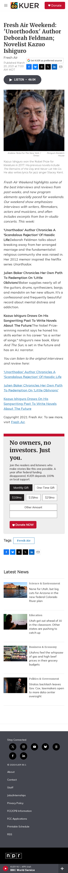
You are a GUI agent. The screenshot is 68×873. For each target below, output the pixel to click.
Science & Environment (44, 583)
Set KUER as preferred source (46, 60)
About (11, 772)
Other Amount (33, 507)
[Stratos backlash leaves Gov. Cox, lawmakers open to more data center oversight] (15, 685)
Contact (12, 779)
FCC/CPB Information (19, 811)
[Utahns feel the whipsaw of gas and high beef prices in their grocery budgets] (15, 653)
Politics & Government (44, 678)
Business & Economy (43, 647)
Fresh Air (18, 422)
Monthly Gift (21, 487)
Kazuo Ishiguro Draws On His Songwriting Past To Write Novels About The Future (30, 404)
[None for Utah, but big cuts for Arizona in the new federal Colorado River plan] (15, 590)
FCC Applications (17, 818)
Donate (56, 5)
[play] (5, 868)
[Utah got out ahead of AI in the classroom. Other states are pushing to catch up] (15, 622)
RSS (9, 834)
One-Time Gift (46, 487)
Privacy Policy (15, 803)
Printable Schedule (18, 826)
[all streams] (63, 868)
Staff (10, 787)
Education (35, 615)
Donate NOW (24, 524)
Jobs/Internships (16, 795)
